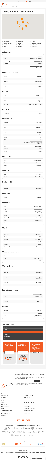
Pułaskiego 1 (39, 310)
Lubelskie (6, 44)
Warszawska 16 (39, 83)
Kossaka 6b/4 (39, 217)
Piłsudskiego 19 (39, 127)
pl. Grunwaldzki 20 (38, 176)
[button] (20, 26)
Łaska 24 (40, 313)
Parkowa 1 (40, 215)
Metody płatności (27, 397)
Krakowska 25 (39, 165)
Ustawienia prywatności (28, 410)
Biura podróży (4, 399)
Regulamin (28, 386)
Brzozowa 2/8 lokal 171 (37, 234)
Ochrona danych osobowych (29, 408)
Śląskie (33, 41)
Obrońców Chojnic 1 (38, 209)
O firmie (9, 6)
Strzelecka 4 (39, 76)
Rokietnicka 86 (39, 285)
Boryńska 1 (40, 244)
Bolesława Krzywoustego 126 (36, 66)
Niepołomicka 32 (38, 211)
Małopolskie (20, 41)
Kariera (2, 402)
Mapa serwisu (4, 404)
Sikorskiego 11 (39, 255)
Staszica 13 (39, 269)
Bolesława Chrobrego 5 (37, 294)
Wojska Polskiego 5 (38, 258)
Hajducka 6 (40, 231)
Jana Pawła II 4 (39, 299)
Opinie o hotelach (27, 399)
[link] (18, 4)
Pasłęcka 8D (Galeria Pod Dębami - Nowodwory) (32, 142)
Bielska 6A (40, 56)
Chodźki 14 (40, 100)
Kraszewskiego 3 (38, 220)
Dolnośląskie (6, 41)
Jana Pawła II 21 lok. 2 (37, 206)
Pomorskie (20, 48)
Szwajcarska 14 (39, 280)
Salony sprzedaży (4, 395)
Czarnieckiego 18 (38, 146)
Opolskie (19, 43)
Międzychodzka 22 (38, 274)
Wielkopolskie (35, 44)
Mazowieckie (6, 48)
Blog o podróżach (27, 393)
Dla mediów (3, 397)
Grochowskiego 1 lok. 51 (37, 129)
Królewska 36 (39, 124)
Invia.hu (33, 452)
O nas (2, 393)
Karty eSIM (3, 415)
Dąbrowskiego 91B (38, 316)
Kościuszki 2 (39, 148)
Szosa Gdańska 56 (38, 81)
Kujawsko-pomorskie (8, 43)
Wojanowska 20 (39, 67)
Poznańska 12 (39, 282)
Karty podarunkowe (5, 406)
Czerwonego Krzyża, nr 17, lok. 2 (35, 104)
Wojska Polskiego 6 (38, 61)
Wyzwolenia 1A (39, 272)
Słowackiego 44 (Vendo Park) (36, 58)
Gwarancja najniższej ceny (29, 402)
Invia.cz (26, 452)
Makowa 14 (39, 113)
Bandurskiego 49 (38, 315)
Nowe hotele (26, 400)
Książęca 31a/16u (38, 236)
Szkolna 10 (40, 63)
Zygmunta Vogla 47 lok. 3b (37, 143)
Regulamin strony (27, 406)
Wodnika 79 (39, 212)
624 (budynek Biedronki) (37, 160)
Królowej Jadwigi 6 (38, 260)
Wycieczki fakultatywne (5, 413)
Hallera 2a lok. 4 (39, 222)
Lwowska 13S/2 (39, 95)
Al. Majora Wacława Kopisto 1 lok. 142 (34, 185)
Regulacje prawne (27, 413)
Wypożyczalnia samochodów (7, 410)
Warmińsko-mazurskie (36, 43)
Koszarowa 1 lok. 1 (38, 134)
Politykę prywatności (33, 386)
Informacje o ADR (27, 412)
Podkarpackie (20, 44)
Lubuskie (5, 46)
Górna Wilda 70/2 (38, 277)
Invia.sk (30, 452)
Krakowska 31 (39, 174)
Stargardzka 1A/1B (38, 296)
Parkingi (2, 408)
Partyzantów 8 (39, 98)
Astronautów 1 (39, 139)
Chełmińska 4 (39, 79)
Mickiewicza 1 (39, 188)
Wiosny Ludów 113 (38, 239)
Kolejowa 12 (39, 151)
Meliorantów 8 (39, 278)
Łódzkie (33, 48)
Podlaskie (20, 46)
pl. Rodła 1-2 (39, 301)
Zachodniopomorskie (36, 46)
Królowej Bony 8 (39, 101)
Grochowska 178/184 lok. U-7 (36, 141)
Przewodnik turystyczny (28, 395)
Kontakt (13, 6)
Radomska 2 (39, 132)
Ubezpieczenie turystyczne (6, 412)
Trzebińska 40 (39, 162)
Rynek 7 (40, 137)
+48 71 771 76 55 (23, 420)
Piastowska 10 (39, 246)
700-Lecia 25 (39, 86)
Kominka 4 (40, 241)
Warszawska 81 (39, 197)
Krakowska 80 (39, 122)
